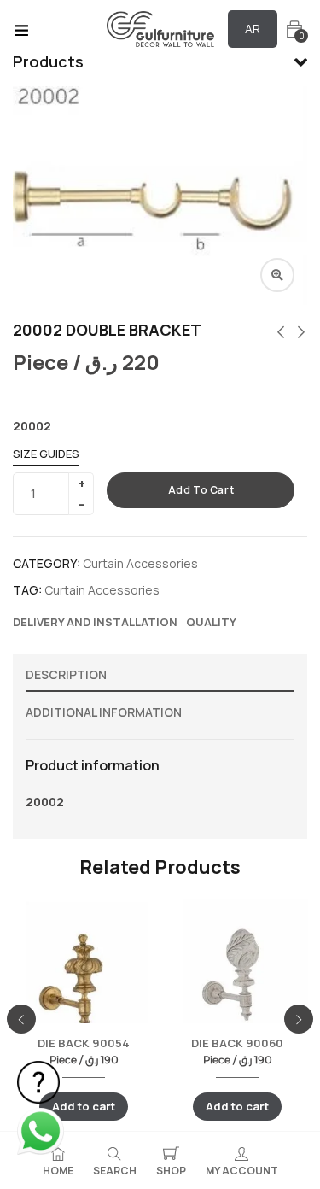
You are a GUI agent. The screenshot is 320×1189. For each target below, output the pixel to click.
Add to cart (201, 490)
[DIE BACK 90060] (237, 978)
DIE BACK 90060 (237, 1043)
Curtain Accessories (140, 563)
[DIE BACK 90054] (83, 979)
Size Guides (46, 453)
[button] (294, 29)
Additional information (104, 712)
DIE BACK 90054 (84, 1043)
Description (66, 674)
